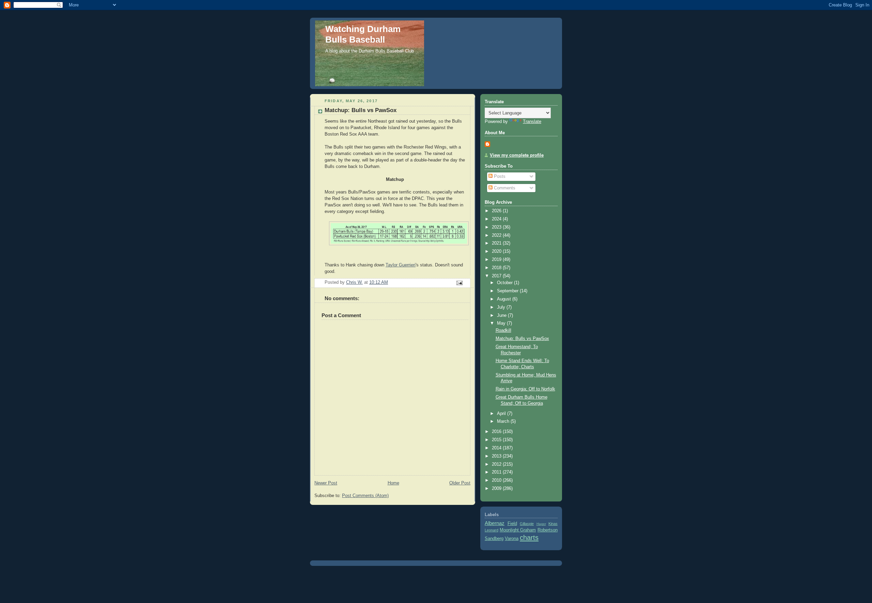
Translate (532, 121)
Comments (504, 188)
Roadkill (503, 330)
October (505, 282)
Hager (541, 524)
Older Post (459, 483)
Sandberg (494, 538)
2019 (497, 259)
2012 (497, 464)
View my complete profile (517, 155)
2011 (497, 472)
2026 (497, 210)
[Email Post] (459, 282)
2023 (497, 227)
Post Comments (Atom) (365, 495)
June (502, 315)
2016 (497, 431)
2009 (497, 488)
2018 (497, 267)
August (504, 299)
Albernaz (494, 523)
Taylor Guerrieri (401, 265)
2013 (497, 456)
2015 (497, 439)
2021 (497, 243)
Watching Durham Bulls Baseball (363, 34)
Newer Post (325, 483)
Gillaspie (527, 524)
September (508, 291)
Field (512, 523)
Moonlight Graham (518, 530)
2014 (497, 448)
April (502, 413)
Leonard (491, 530)
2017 (497, 276)
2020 (497, 251)
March (504, 421)
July (502, 307)
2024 (497, 219)
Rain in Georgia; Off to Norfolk (525, 389)
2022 (497, 235)
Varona (511, 538)
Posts (499, 176)
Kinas (553, 524)
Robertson (548, 530)
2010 (497, 480)
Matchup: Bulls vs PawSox (522, 338)
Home (393, 483)
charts (529, 537)
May (502, 323)
